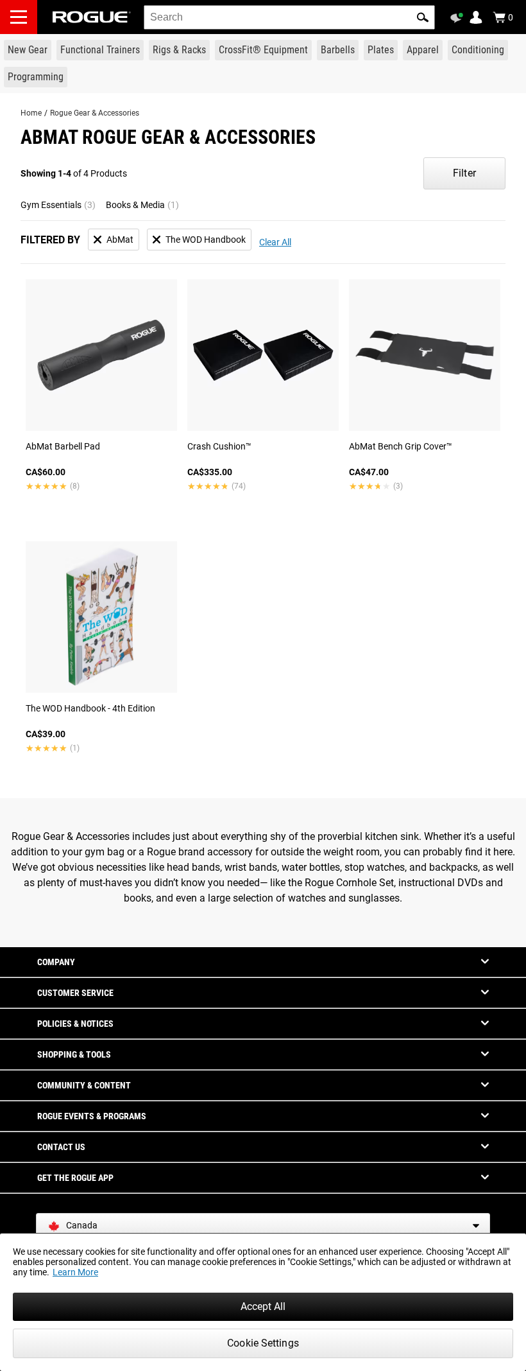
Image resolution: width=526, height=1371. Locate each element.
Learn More (75, 1272)
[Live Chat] (459, 18)
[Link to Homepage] (92, 17)
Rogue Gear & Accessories (94, 113)
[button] (423, 17)
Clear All (275, 242)
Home (31, 113)
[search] (289, 17)
